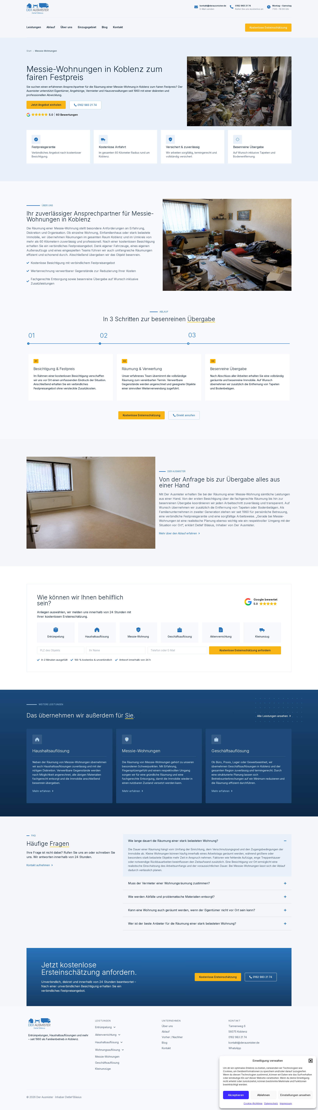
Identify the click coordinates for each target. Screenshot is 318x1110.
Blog (104, 27)
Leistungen (33, 27)
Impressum (286, 1103)
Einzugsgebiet (87, 27)
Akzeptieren (236, 1095)
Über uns (66, 27)
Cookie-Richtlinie (253, 1103)
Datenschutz (271, 1103)
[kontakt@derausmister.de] (196, 7)
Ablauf (51, 27)
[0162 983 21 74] (231, 7)
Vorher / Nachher (172, 1037)
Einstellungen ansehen (295, 1095)
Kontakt (118, 27)
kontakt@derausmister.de (213, 5)
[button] (310, 1061)
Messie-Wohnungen (107, 1056)
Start (28, 50)
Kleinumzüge (103, 1068)
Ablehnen (263, 1095)
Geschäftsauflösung (107, 1062)
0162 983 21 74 (243, 5)
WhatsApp (235, 1048)
